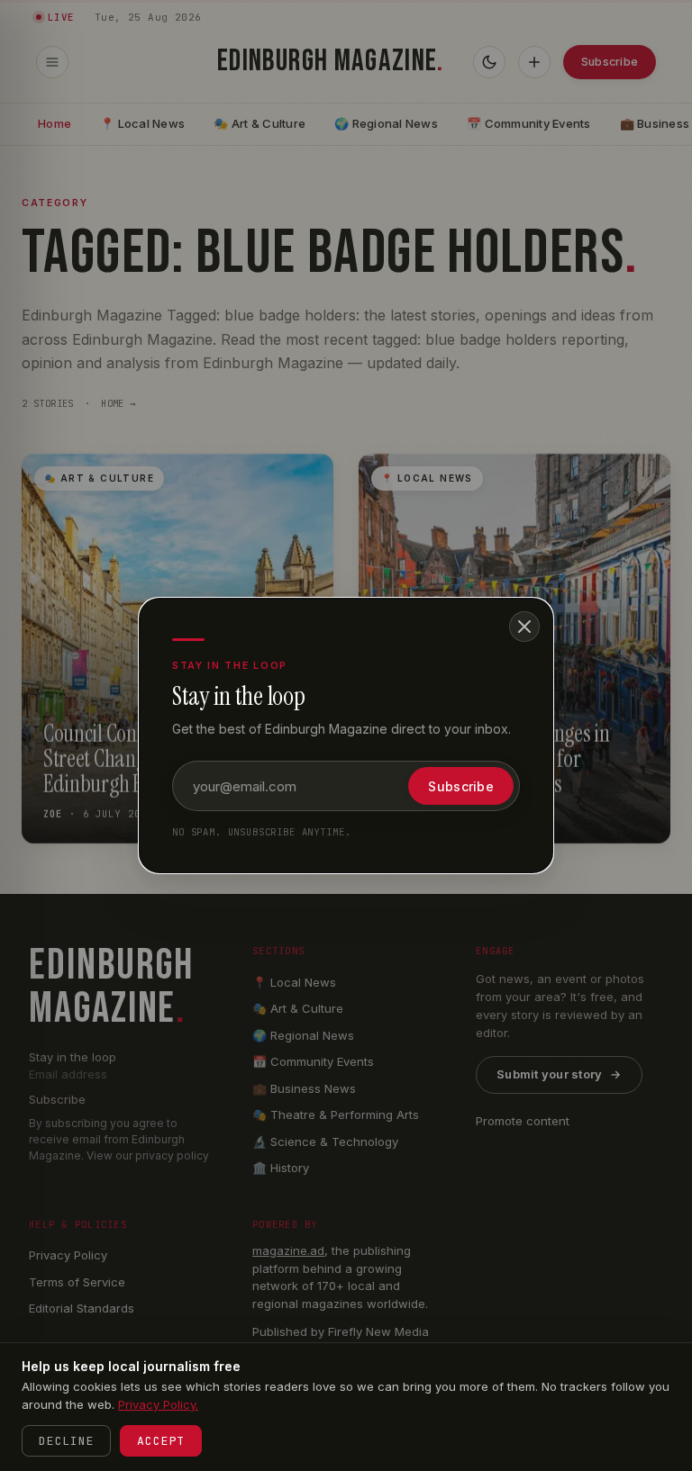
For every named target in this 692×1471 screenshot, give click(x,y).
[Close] (524, 626)
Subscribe (461, 786)
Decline (66, 1440)
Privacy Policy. (158, 1404)
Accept (161, 1440)
